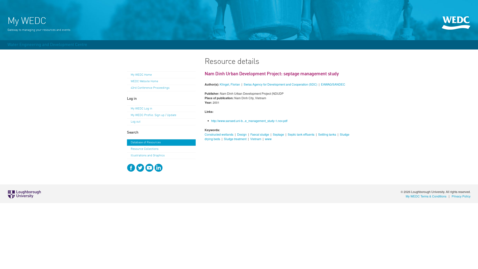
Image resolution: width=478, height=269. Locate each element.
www (268, 139)
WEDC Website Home (144, 81)
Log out (135, 121)
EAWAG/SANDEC (333, 84)
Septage (278, 134)
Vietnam (255, 139)
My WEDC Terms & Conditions (426, 196)
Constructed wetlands (219, 134)
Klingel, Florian (230, 84)
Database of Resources (146, 142)
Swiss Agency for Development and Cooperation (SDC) (280, 84)
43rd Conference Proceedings (150, 87)
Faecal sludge (259, 134)
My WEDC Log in (141, 108)
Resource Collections (145, 149)
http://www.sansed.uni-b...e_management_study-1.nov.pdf (249, 121)
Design (242, 134)
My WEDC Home (141, 74)
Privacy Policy (461, 196)
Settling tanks (327, 134)
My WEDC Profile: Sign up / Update (153, 115)
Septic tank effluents (301, 134)
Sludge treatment (235, 139)
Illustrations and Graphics (148, 155)
